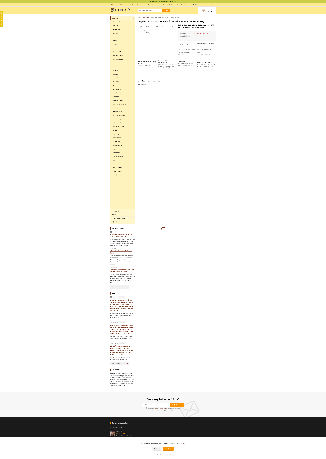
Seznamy (127, 5)
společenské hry (117, 145)
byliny (114, 40)
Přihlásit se (176, 405)
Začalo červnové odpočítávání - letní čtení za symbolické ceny (122, 271)
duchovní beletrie (118, 48)
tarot (114, 160)
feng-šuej (115, 70)
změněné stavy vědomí (119, 175)
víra (114, 164)
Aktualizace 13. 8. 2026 (117, 5)
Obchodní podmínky (174, 5)
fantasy (115, 67)
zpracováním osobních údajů (160, 408)
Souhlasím (168, 449)
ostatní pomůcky (118, 123)
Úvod (139, 17)
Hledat (166, 10)
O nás (164, 5)
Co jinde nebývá (141, 5)
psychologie (116, 134)
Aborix (134, 5)
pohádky (115, 130)
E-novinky (122, 297)
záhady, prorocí (117, 171)
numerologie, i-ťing (118, 119)
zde (184, 443)
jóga (114, 85)
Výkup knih (115, 222)
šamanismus (116, 152)
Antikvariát (115, 211)
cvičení (115, 44)
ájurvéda (115, 25)
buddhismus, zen (118, 37)
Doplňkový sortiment (118, 218)
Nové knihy (115, 18)
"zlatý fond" (116, 22)
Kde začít (150, 5)
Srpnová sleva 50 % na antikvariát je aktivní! (163, 1)
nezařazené (116, 179)
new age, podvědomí (119, 115)
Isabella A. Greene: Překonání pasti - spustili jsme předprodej (122, 235)
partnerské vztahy (118, 126)
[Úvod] (123, 10)
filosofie (115, 74)
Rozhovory (157, 5)
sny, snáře (116, 149)
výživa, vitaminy (117, 167)
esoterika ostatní (118, 63)
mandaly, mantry (118, 108)
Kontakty (183, 5)
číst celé (126, 245)
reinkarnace (116, 141)
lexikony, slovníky (118, 100)
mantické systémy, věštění (120, 104)
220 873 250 (121, 434)
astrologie (116, 33)
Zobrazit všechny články (118, 287)
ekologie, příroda (118, 55)
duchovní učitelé (118, 52)
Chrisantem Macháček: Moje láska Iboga (121, 252)
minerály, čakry (117, 111)
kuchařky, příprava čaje (119, 93)
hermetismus (116, 78)
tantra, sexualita (118, 156)
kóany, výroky (117, 89)
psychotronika (117, 138)
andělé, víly (116, 29)
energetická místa (118, 59)
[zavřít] (324, 2)
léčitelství (116, 96)
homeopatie (116, 81)
